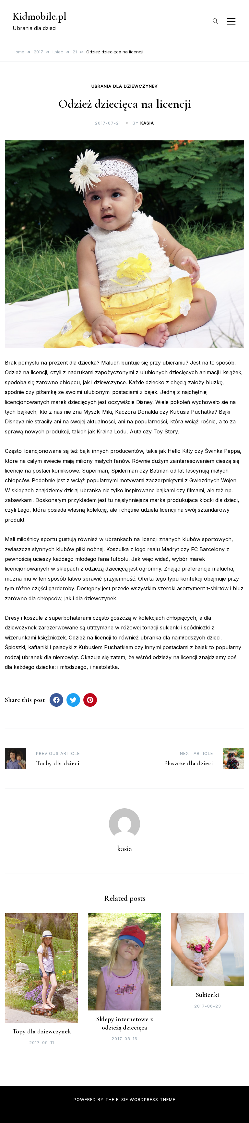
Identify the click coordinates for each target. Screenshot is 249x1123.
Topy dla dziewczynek (41, 1031)
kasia (147, 122)
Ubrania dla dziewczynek (124, 86)
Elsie (122, 1099)
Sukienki (207, 995)
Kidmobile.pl (39, 16)
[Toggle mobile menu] (231, 21)
